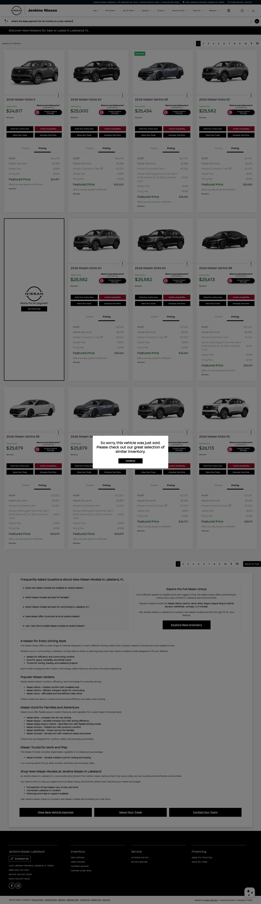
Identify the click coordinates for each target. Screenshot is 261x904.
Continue (130, 460)
